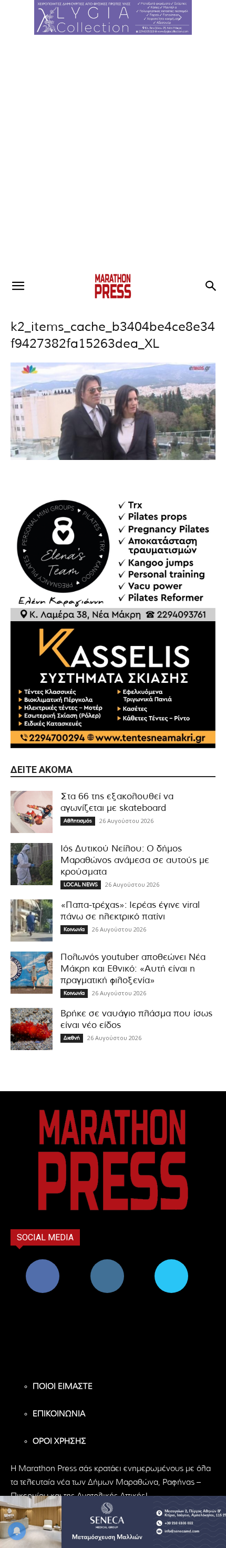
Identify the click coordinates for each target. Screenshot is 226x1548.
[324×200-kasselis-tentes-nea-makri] (113, 684)
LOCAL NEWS (81, 884)
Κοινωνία (74, 929)
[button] (113, 17)
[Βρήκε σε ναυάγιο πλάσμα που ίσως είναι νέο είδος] (32, 1029)
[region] (113, 17)
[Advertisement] (113, 153)
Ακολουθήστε (107, 1263)
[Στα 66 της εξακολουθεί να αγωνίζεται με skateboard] (32, 812)
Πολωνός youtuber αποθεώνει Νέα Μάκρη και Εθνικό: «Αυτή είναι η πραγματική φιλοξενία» (133, 969)
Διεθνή (72, 1038)
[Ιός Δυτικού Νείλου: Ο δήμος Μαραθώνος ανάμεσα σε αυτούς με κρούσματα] (32, 864)
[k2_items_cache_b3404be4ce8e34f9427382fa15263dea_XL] (113, 458)
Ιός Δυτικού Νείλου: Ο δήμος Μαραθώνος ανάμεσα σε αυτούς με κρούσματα (134, 860)
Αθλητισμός (78, 821)
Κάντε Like (42, 1263)
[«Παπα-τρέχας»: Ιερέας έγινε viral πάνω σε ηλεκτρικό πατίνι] (32, 920)
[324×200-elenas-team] (113, 557)
